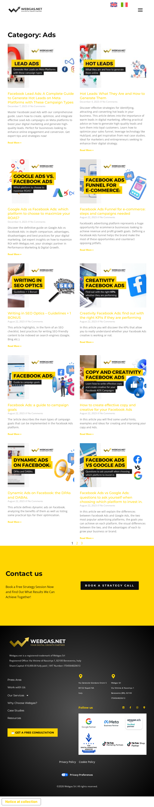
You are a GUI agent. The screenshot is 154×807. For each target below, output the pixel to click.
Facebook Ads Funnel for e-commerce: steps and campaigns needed (112, 211)
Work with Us (16, 687)
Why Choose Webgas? (22, 703)
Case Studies (16, 710)
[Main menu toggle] (140, 10)
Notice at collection (21, 802)
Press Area (14, 679)
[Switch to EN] (114, 5)
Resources (14, 718)
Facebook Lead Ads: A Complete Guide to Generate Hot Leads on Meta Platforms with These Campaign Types (41, 98)
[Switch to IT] (124, 5)
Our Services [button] (16, 695)
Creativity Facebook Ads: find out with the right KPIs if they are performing (112, 315)
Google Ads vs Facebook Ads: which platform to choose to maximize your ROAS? (39, 213)
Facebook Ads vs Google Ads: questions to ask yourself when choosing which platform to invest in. (111, 497)
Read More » (14, 142)
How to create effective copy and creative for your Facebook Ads (108, 407)
